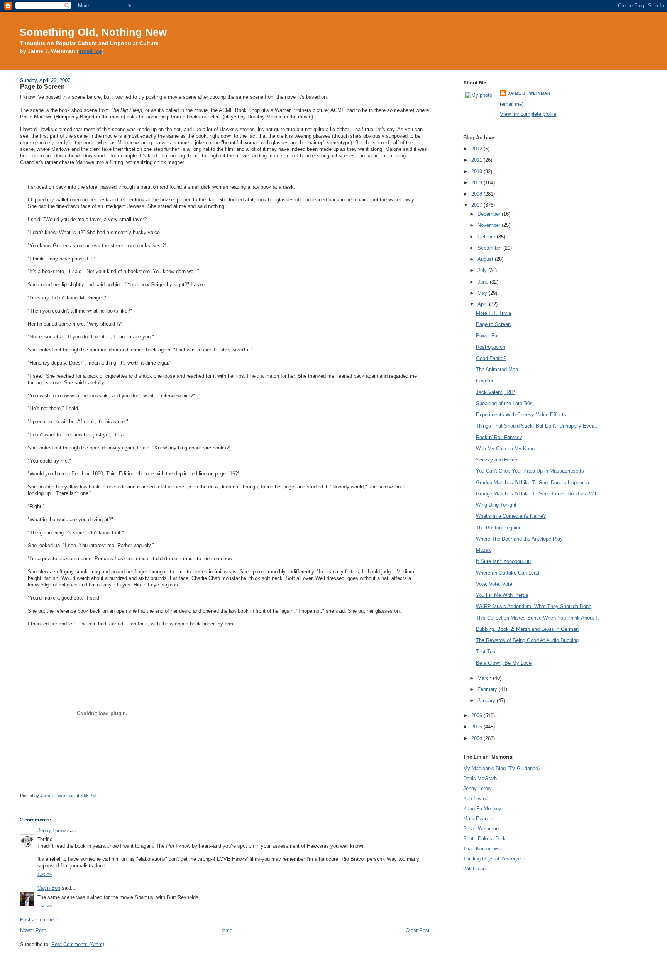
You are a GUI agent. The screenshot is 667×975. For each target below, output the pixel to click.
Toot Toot (486, 651)
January (487, 700)
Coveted (485, 381)
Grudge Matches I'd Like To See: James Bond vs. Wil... (538, 494)
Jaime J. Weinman (529, 93)
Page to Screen (493, 324)
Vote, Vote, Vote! (495, 584)
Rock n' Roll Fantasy (499, 437)
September (490, 248)
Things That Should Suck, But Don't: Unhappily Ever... (537, 426)
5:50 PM (44, 906)
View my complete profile (528, 114)
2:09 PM (44, 874)
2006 (477, 715)
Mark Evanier (478, 818)
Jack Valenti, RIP (495, 392)
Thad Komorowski (483, 849)
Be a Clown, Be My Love (504, 663)
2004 (477, 738)
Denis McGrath (480, 778)
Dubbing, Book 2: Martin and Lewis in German (527, 629)
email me (90, 51)
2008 (477, 194)
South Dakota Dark (484, 839)
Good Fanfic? (491, 358)
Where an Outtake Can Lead (507, 573)
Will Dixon (474, 869)
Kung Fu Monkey (482, 808)
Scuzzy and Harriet (497, 460)
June (483, 282)
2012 (477, 149)
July (482, 270)
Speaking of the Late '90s (504, 403)
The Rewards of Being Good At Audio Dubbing (527, 640)
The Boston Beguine (498, 528)
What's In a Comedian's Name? (511, 516)
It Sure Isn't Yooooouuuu (503, 561)
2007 (477, 205)
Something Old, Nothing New (93, 32)
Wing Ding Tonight (496, 505)
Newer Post (33, 930)
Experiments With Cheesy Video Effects (521, 414)
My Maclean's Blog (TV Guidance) (501, 768)
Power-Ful (487, 335)
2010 (477, 171)
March (485, 678)
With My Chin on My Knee (505, 448)
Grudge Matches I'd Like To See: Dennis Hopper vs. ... (537, 482)
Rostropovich (490, 347)
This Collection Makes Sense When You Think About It (537, 618)
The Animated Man (497, 369)
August (486, 259)
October (487, 237)
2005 (477, 727)
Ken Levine (475, 798)
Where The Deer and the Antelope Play (519, 539)
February (488, 689)
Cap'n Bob (48, 888)
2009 (477, 183)
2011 (477, 160)
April (483, 304)
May (483, 293)
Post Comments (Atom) (77, 944)
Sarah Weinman (481, 828)
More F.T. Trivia (493, 313)
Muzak (483, 550)
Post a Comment (39, 920)
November (489, 225)
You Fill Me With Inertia (502, 595)
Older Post (418, 930)
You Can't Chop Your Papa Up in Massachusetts (530, 471)
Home (225, 930)
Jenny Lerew (51, 830)
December (489, 214)
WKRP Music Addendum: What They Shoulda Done (533, 606)
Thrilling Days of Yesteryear (494, 859)
